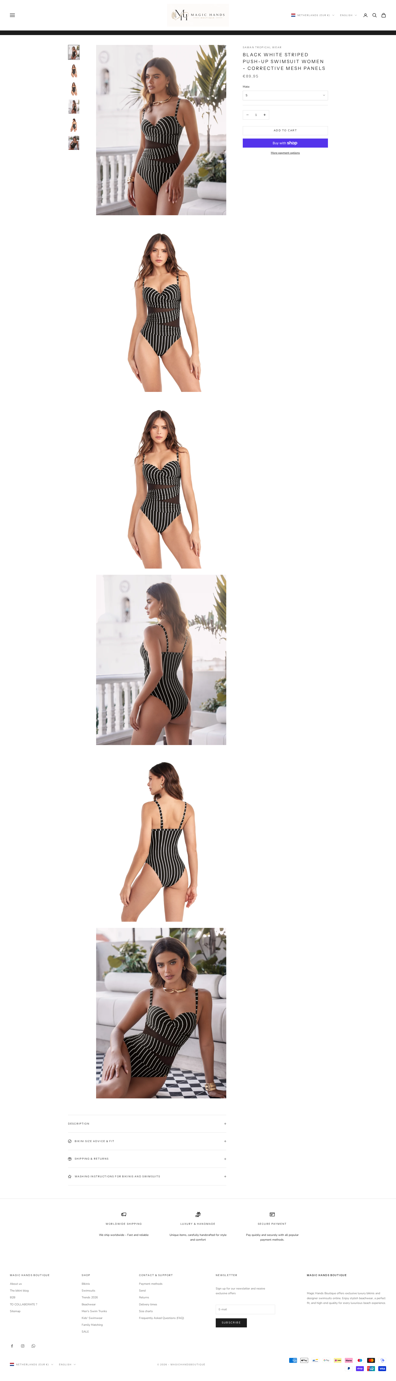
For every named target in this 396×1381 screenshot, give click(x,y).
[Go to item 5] (74, 124)
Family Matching (92, 1325)
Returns (144, 1297)
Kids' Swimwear (92, 1318)
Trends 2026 (90, 1297)
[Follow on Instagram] (23, 1346)
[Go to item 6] (74, 142)
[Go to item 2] (74, 70)
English (346, 15)
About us (16, 1284)
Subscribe (231, 1323)
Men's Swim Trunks (94, 1311)
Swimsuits (88, 1291)
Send (142, 1291)
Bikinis (86, 1284)
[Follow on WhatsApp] (33, 1346)
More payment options (285, 153)
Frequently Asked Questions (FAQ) (161, 1318)
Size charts (146, 1311)
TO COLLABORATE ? (23, 1304)
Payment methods (151, 1284)
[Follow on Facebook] (12, 1346)
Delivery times (148, 1304)
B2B (12, 1297)
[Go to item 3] (74, 88)
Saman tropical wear (262, 47)
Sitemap (15, 1311)
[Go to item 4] (74, 106)
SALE (85, 1332)
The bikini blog (19, 1291)
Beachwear (89, 1304)
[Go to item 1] (74, 52)
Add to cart (285, 130)
